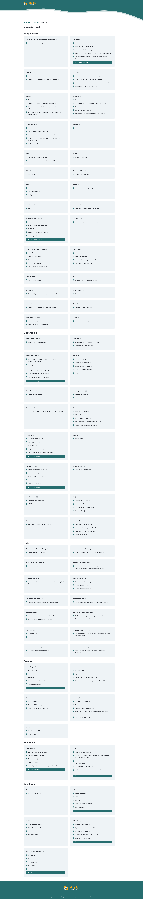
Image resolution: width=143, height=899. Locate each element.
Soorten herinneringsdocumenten (37, 473)
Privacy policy (94, 897)
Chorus (30, 222)
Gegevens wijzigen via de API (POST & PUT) (86, 831)
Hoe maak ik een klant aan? (82, 411)
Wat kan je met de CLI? (34, 831)
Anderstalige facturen (34, 578)
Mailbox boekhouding (81, 647)
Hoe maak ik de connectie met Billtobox (38, 157)
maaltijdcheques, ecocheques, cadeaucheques (40, 195)
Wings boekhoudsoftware (35, 256)
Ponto (76, 72)
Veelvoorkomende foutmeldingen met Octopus (87, 107)
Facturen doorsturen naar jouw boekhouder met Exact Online (44, 135)
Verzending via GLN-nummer (35, 236)
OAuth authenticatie (80, 807)
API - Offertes (31, 865)
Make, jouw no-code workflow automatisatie (87, 208)
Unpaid (76, 124)
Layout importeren (80, 674)
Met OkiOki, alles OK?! (81, 157)
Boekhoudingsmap (33, 317)
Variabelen (31, 677)
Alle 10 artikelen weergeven (35, 688)
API (75, 790)
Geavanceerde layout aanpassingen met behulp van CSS (90, 681)
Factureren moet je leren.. (35, 759)
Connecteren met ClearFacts (35, 76)
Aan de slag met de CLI (34, 834)
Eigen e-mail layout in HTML (82, 717)
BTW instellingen (32, 734)
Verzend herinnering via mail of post (37, 469)
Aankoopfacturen (33, 339)
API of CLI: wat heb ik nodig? (35, 793)
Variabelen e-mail (79, 705)
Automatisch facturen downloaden (37, 828)
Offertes (76, 339)
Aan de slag (31, 748)
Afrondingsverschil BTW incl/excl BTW (38, 731)
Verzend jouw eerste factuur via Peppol (38, 232)
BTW (28, 727)
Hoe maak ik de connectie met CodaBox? (86, 46)
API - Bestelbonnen (33, 869)
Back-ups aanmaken (33, 701)
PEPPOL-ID (31, 229)
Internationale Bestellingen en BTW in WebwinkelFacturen (90, 260)
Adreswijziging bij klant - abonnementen (38, 377)
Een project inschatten (81, 504)
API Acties (77, 821)
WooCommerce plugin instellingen (84, 263)
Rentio (76, 277)
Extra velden (78, 521)
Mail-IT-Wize (78, 184)
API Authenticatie (79, 797)
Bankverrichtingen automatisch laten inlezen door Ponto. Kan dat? (92, 83)
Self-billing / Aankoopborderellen (36, 504)
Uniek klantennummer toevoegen (84, 415)
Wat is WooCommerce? (81, 256)
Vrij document (31, 497)
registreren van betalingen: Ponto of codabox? (87, 86)
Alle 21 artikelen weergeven (35, 873)
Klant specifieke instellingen (83, 612)
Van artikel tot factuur (80, 359)
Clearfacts (30, 72)
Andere (76, 435)
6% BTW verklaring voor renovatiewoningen (40, 566)
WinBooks (31, 253)
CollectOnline (31, 277)
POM (28, 171)
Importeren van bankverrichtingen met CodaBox (88, 50)
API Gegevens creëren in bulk (82, 838)
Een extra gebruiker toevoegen (36, 762)
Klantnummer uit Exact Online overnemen (39, 143)
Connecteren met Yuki (34, 100)
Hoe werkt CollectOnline (34, 280)
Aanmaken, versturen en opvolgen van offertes (87, 342)
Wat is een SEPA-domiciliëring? (83, 582)
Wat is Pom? (31, 174)
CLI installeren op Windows (35, 824)
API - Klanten (31, 855)
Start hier (30, 790)
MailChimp (30, 205)
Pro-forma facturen (33, 445)
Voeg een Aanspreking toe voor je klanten (86, 425)
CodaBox (77, 39)
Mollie (29, 184)
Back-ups (30, 698)
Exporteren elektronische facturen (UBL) (39, 708)
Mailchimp (31, 208)
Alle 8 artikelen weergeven (34, 456)
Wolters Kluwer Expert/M (34, 263)
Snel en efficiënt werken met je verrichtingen (40, 524)
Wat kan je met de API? (81, 793)
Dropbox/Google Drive (81, 630)
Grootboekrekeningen (34, 598)
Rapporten (30, 408)
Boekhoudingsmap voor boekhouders (38, 324)
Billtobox (30, 154)
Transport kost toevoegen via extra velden (86, 528)
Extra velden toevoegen (81, 534)
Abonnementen (32, 356)
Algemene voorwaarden (80, 897)
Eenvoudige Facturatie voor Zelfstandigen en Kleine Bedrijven (44, 766)
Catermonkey (78, 290)
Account (28, 661)
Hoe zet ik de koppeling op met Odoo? (85, 321)
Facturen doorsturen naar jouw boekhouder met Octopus (90, 103)
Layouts (76, 667)
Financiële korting (32, 637)
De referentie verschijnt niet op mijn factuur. (87, 766)
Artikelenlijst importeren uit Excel (83, 362)
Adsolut (30, 260)
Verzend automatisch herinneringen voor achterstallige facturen (92, 552)
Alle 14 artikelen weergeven (82, 842)
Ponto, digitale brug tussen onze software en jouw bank (90, 76)
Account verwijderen (33, 674)
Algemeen (29, 742)
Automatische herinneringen (84, 549)
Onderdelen (30, 332)
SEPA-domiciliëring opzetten (82, 585)
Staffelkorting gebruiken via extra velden (85, 531)
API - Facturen (32, 859)
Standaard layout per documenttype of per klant (88, 677)
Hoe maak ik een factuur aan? (36, 438)
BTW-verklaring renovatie (35, 562)
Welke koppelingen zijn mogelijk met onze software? (42, 43)
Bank (75, 304)
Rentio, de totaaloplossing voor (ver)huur (86, 280)
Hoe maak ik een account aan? (36, 755)
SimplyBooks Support (32, 22)
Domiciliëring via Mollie (34, 191)
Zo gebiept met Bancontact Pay (83, 174)
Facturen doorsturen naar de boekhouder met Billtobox (43, 161)
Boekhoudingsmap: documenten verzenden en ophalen (43, 321)
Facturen (30, 435)
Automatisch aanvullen (82, 562)
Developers (30, 784)
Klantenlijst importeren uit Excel (83, 418)
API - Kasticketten (33, 862)
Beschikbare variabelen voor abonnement (39, 370)
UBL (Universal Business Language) (37, 266)
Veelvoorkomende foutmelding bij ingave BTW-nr (88, 421)
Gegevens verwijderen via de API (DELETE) (86, 834)
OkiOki (76, 154)
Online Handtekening (34, 647)
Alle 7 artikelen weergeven (81, 62)
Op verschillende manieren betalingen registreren (41, 452)
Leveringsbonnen (79, 391)
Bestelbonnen (31, 391)
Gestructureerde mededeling (37, 549)
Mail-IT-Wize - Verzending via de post (85, 188)
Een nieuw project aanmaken (82, 500)
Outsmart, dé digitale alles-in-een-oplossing (86, 222)
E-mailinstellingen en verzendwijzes (84, 708)
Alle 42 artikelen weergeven (82, 776)
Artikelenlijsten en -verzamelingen (84, 366)
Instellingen (31, 667)
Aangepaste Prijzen (80, 373)
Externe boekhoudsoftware (36, 249)
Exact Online (31, 124)
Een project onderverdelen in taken (84, 507)
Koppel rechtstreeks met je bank (83, 307)
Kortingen (30, 630)
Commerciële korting (33, 633)
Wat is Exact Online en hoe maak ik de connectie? (41, 128)
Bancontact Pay (79, 171)
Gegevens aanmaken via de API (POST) (85, 828)
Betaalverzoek (78, 466)
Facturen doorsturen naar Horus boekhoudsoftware (42, 307)
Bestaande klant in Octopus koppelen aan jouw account (90, 113)
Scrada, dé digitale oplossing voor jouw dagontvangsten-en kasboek (46, 294)
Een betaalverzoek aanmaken (83, 469)
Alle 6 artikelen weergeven (34, 381)
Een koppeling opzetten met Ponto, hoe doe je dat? (89, 79)
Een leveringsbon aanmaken (82, 398)
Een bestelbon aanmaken (35, 394)
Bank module (31, 521)
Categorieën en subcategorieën (83, 369)
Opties (27, 543)
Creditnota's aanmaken (34, 442)
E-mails (76, 698)
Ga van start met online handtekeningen (38, 650)
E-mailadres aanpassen (34, 670)
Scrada (29, 290)
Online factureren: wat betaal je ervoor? (38, 752)
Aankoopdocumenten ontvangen (37, 342)
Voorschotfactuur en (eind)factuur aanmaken (40, 619)
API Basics (78, 800)
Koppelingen (31, 33)
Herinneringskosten (33, 480)
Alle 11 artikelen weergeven (35, 239)
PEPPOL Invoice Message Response (38, 225)
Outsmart (77, 218)
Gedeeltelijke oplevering (81, 394)
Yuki (28, 96)
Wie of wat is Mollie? (33, 188)
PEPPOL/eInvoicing (33, 218)
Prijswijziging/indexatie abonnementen (38, 373)
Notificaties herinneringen (35, 483)
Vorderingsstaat (79, 438)
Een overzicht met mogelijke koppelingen (41, 39)
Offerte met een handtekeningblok (84, 345)
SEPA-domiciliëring (80, 578)
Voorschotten (31, 612)
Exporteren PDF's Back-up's (35, 705)
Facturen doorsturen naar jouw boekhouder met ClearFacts (44, 79)
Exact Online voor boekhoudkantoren (38, 131)
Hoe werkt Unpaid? (80, 128)
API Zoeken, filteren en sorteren (83, 803)
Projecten (77, 497)
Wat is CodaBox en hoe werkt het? (84, 43)
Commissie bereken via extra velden (84, 524)
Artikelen (77, 356)
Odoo (75, 317)
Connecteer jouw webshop (82, 253)
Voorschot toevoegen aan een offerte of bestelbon (41, 616)
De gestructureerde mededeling (36, 552)
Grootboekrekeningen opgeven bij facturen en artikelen (43, 602)
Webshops (77, 249)
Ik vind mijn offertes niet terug (83, 752)
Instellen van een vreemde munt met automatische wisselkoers (92, 602)
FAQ (75, 748)
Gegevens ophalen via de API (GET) (84, 824)
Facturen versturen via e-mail (82, 701)
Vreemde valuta (79, 598)
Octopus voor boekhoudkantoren (84, 110)
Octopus (76, 96)
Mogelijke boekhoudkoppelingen (36, 449)
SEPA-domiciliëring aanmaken (83, 588)
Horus (29, 304)
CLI (28, 821)
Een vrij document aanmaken (36, 500)
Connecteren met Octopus (82, 100)
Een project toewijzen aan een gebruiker (85, 511)
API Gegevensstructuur (35, 852)
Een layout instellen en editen (83, 670)
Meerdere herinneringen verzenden (37, 476)
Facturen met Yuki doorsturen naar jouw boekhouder (42, 103)
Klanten (76, 408)
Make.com (77, 205)
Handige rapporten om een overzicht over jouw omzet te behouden (46, 411)
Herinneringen (32, 466)
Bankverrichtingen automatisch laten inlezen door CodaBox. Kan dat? (93, 53)
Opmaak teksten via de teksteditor (37, 681)
